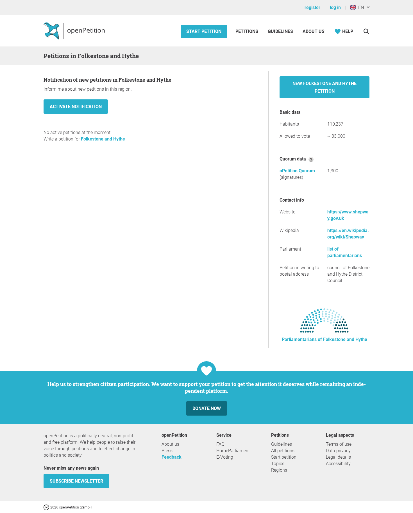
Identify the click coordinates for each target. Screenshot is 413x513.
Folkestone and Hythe (103, 139)
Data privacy (338, 450)
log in (335, 7)
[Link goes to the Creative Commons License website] (47, 507)
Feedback (171, 457)
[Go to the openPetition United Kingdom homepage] (75, 30)
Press (167, 450)
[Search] (366, 31)
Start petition (203, 31)
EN (360, 7)
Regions (279, 470)
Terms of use (338, 444)
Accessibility (338, 463)
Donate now (206, 408)
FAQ (220, 444)
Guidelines (280, 31)
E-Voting (224, 457)
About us (313, 31)
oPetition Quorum (297, 170)
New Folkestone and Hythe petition (324, 87)
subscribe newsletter (76, 481)
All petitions (282, 450)
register (312, 7)
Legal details (338, 457)
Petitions (247, 31)
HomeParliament (233, 450)
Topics (277, 463)
